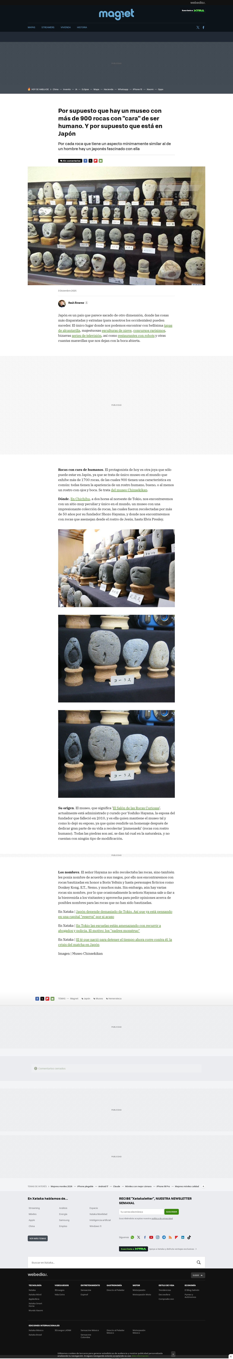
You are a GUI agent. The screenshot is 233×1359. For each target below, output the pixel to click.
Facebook (203, 27)
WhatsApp (132, 1236)
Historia (82, 27)
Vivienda (66, 27)
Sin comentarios (71, 160)
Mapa (96, 89)
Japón (87, 998)
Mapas (31, 27)
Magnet (116, 14)
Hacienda (108, 89)
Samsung (64, 1220)
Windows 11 (95, 1226)
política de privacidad (162, 1218)
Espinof (84, 1294)
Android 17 (103, 1186)
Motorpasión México (139, 1331)
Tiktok (189, 1236)
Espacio (94, 1208)
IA (76, 89)
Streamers (48, 27)
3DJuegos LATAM (63, 1330)
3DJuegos (59, 1289)
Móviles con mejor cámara (138, 1186)
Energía (63, 1214)
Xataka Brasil (35, 1334)
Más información (140, 1355)
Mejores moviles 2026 (62, 1186)
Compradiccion (166, 1298)
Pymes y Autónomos (190, 1295)
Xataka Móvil (35, 1294)
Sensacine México (90, 1330)
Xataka (32, 1289)
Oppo (160, 89)
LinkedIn (182, 1236)
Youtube (151, 1236)
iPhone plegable (85, 1186)
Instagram (157, 1236)
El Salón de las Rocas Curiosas (136, 808)
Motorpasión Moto (142, 1294)
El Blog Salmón (192, 1289)
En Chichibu (80, 499)
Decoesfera (164, 1294)
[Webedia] (197, 2)
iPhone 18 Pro (163, 1186)
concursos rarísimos (149, 330)
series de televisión (86, 335)
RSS (170, 1236)
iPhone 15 (137, 89)
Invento (67, 89)
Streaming (34, 1208)
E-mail (101, 161)
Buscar (199, 1262)
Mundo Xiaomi (36, 1310)
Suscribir (171, 1211)
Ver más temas (37, 1238)
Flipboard (95, 161)
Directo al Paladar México (115, 1331)
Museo (99, 998)
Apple (32, 1220)
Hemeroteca (114, 998)
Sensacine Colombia (86, 1336)
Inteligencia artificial (100, 1220)
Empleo (63, 1226)
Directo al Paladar (115, 1289)
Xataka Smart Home (35, 1304)
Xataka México (36, 1330)
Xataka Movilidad (98, 1214)
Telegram (163, 1236)
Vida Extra (60, 1294)
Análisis (63, 1208)
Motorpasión (139, 1289)
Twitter (198, 27)
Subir (196, 1275)
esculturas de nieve (117, 330)
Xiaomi (150, 89)
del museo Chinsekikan (129, 490)
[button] (77, 303)
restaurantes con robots (136, 335)
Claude (117, 1186)
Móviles (33, 1214)
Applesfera (34, 1298)
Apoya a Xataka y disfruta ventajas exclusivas (171, 1249)
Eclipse (85, 89)
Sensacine (86, 1289)
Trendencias (165, 1289)
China (55, 89)
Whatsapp (123, 89)
